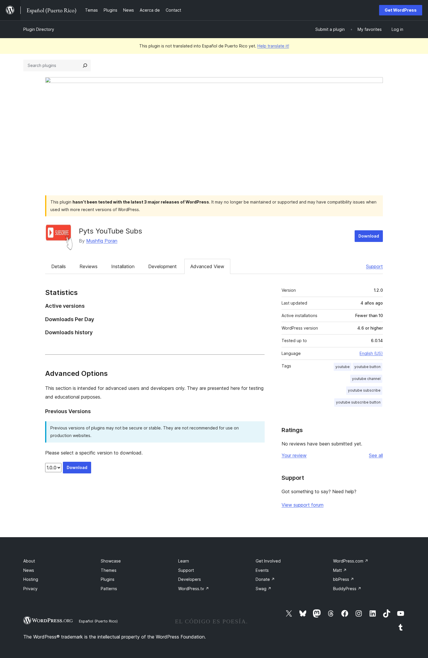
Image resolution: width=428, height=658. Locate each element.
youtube (342, 367)
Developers (189, 579)
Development (162, 266)
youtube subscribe (364, 390)
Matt (340, 570)
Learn (183, 560)
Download (368, 236)
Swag (263, 588)
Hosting (30, 579)
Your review (294, 455)
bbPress (343, 579)
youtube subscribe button (358, 402)
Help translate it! (273, 45)
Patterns (109, 588)
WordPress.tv (193, 588)
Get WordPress (401, 10)
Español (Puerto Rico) (98, 621)
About (29, 560)
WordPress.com (350, 560)
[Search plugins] (85, 65)
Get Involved (268, 560)
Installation (123, 266)
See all (376, 455)
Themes (108, 570)
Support (374, 266)
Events (262, 570)
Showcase (111, 560)
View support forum (302, 505)
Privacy (30, 588)
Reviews (88, 266)
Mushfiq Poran (101, 241)
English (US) (371, 353)
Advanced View (207, 266)
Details (58, 266)
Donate (265, 579)
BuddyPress (347, 588)
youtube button (367, 367)
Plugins (107, 579)
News (28, 570)
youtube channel (366, 378)
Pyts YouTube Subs (110, 231)
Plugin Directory (38, 29)
